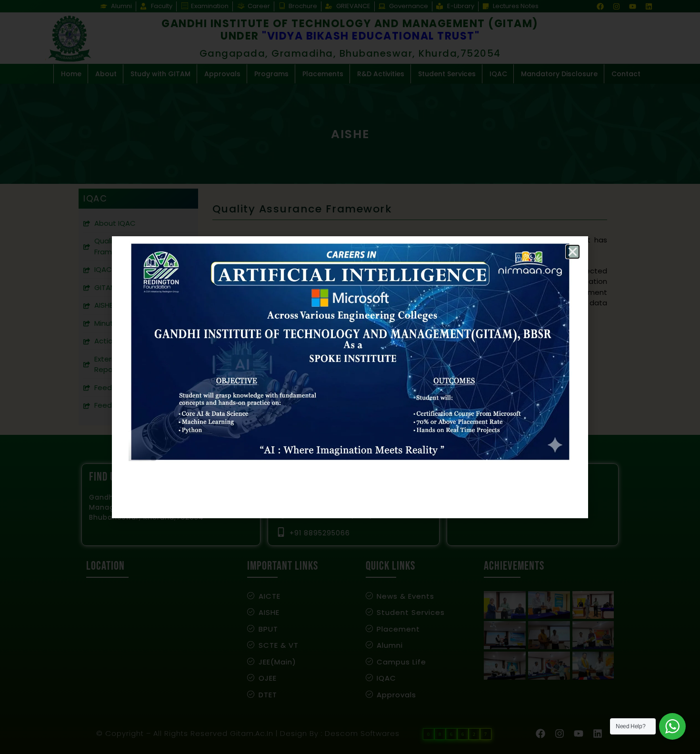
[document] (350, 377)
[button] (573, 252)
